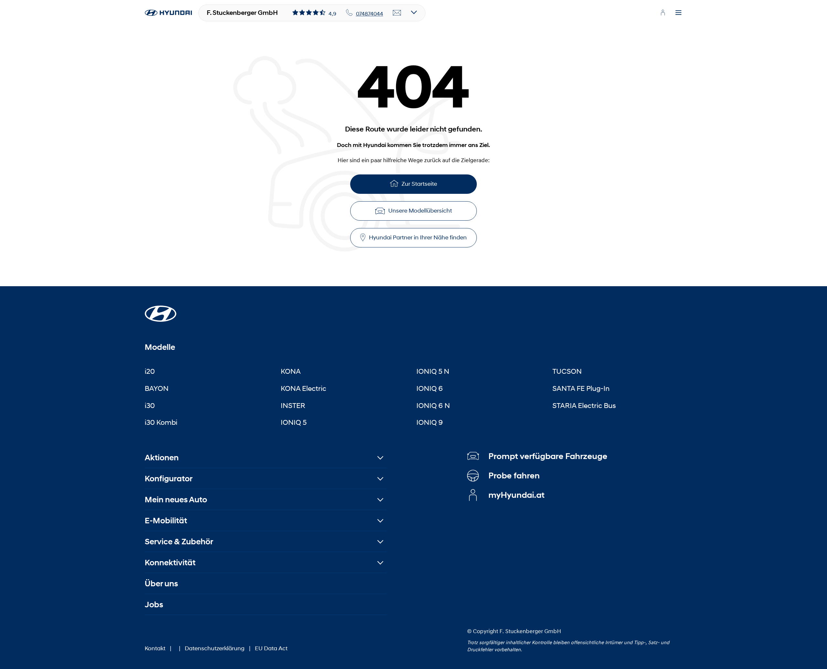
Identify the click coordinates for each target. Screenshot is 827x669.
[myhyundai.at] (663, 12)
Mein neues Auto (176, 500)
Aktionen (162, 458)
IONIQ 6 (429, 388)
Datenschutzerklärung (215, 648)
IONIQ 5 (294, 422)
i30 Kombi (161, 422)
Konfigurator (169, 479)
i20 (150, 371)
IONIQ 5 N (432, 371)
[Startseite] (160, 309)
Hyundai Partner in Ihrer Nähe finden (418, 237)
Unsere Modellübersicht (420, 210)
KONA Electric (303, 388)
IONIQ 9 (429, 422)
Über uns (161, 584)
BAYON (157, 388)
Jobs (154, 605)
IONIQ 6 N (433, 405)
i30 (150, 405)
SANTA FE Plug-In (581, 388)
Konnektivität (170, 563)
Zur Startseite (419, 183)
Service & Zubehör (179, 542)
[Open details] (414, 13)
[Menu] (678, 13)
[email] (397, 13)
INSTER (293, 405)
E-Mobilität (166, 521)
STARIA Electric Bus (584, 405)
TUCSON (567, 371)
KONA (291, 371)
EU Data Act (271, 648)
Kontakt (155, 648)
